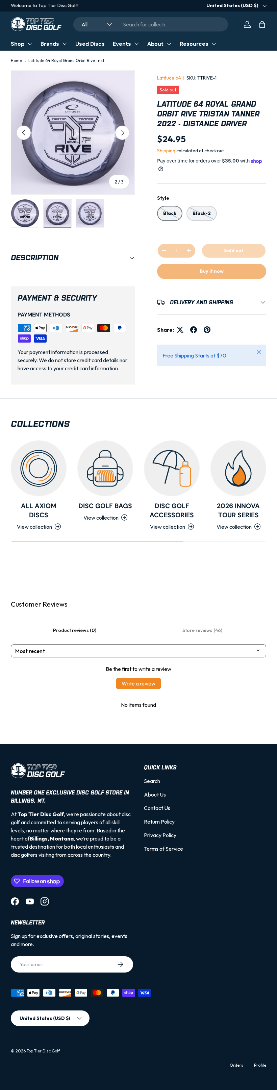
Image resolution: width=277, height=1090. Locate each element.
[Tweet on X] (180, 329)
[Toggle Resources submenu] (214, 44)
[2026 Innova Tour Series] (238, 468)
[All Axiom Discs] (38, 468)
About (155, 43)
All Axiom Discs (38, 510)
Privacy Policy (160, 835)
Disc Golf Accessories (172, 510)
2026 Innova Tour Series (238, 510)
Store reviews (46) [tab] (202, 630)
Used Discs (90, 43)
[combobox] (150, 24)
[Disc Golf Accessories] (171, 468)
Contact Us (157, 808)
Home (16, 60)
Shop (17, 43)
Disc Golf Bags (105, 506)
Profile (260, 1065)
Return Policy (159, 821)
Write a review (138, 683)
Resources (194, 43)
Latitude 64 (169, 78)
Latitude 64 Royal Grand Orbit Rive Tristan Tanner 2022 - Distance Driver (68, 60)
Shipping (166, 151)
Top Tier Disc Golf (43, 1050)
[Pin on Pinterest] (207, 329)
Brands (50, 43)
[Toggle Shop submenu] (30, 44)
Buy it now (212, 271)
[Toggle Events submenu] (136, 44)
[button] (262, 24)
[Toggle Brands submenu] (64, 44)
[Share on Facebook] (193, 329)
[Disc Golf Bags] (105, 468)
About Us (155, 794)
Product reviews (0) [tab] (74, 630)
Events (122, 43)
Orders (236, 1065)
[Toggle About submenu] (169, 44)
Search (152, 781)
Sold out (233, 250)
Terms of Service (163, 848)
